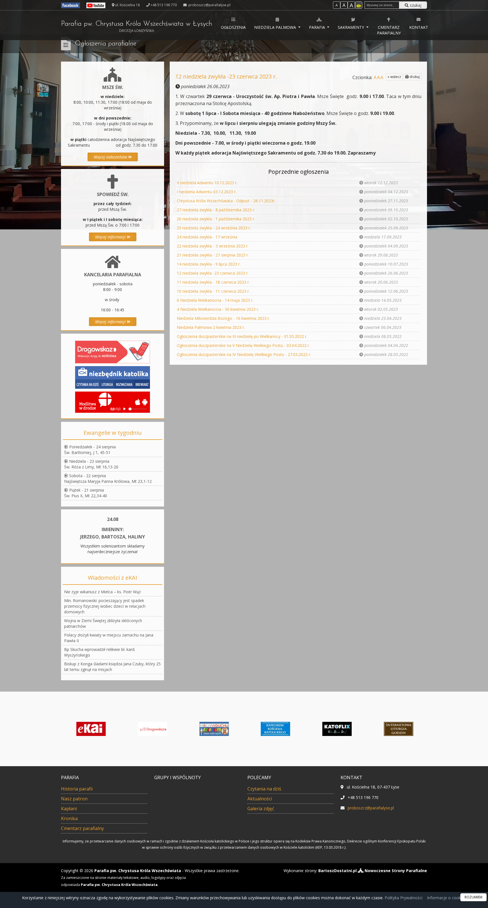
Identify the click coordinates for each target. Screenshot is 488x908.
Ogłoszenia (233, 27)
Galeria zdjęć (260, 808)
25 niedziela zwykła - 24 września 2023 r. (214, 228)
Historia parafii (77, 789)
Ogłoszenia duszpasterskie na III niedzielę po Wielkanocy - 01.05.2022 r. (242, 336)
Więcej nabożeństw (111, 157)
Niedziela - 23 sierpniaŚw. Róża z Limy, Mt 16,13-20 (91, 464)
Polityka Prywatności (403, 897)
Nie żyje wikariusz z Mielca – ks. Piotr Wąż (102, 591)
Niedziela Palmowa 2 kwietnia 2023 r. (211, 327)
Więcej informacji (111, 237)
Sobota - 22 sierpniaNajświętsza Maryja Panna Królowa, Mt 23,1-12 (108, 478)
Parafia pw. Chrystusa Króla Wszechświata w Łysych (136, 26)
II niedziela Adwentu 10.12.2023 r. (207, 182)
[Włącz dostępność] (358, 5)
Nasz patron (74, 799)
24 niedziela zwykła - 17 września (207, 237)
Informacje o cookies (446, 897)
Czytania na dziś (264, 789)
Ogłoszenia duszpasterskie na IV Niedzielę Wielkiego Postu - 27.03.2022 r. (244, 354)
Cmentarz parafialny (389, 30)
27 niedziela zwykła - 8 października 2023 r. (216, 209)
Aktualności (259, 799)
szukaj (415, 5)
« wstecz (394, 76)
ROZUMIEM (473, 897)
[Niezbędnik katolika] (112, 377)
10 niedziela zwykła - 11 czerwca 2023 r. (213, 291)
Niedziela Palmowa (275, 27)
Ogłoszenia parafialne (105, 43)
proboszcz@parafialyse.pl (209, 5)
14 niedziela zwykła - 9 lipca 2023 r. (209, 264)
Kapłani (69, 808)
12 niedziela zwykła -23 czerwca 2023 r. (213, 273)
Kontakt (418, 27)
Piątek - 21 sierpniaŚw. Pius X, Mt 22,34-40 (85, 492)
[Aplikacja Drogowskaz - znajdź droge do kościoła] (112, 351)
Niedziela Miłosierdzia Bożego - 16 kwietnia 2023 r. (223, 318)
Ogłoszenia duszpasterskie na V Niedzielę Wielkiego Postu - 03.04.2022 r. (243, 345)
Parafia (317, 27)
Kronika (69, 818)
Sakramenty (351, 27)
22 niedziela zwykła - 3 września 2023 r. (213, 246)
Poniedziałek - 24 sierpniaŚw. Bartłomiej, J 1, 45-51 (90, 449)
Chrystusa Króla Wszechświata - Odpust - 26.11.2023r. (226, 200)
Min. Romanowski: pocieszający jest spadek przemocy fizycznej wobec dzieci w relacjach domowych (104, 606)
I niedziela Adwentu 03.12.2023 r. (206, 191)
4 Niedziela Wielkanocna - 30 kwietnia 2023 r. (218, 309)
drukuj (414, 76)
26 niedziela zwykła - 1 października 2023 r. (216, 218)
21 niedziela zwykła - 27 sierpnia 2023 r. (213, 255)
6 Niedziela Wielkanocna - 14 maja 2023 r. (215, 300)
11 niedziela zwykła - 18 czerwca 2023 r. (213, 282)
